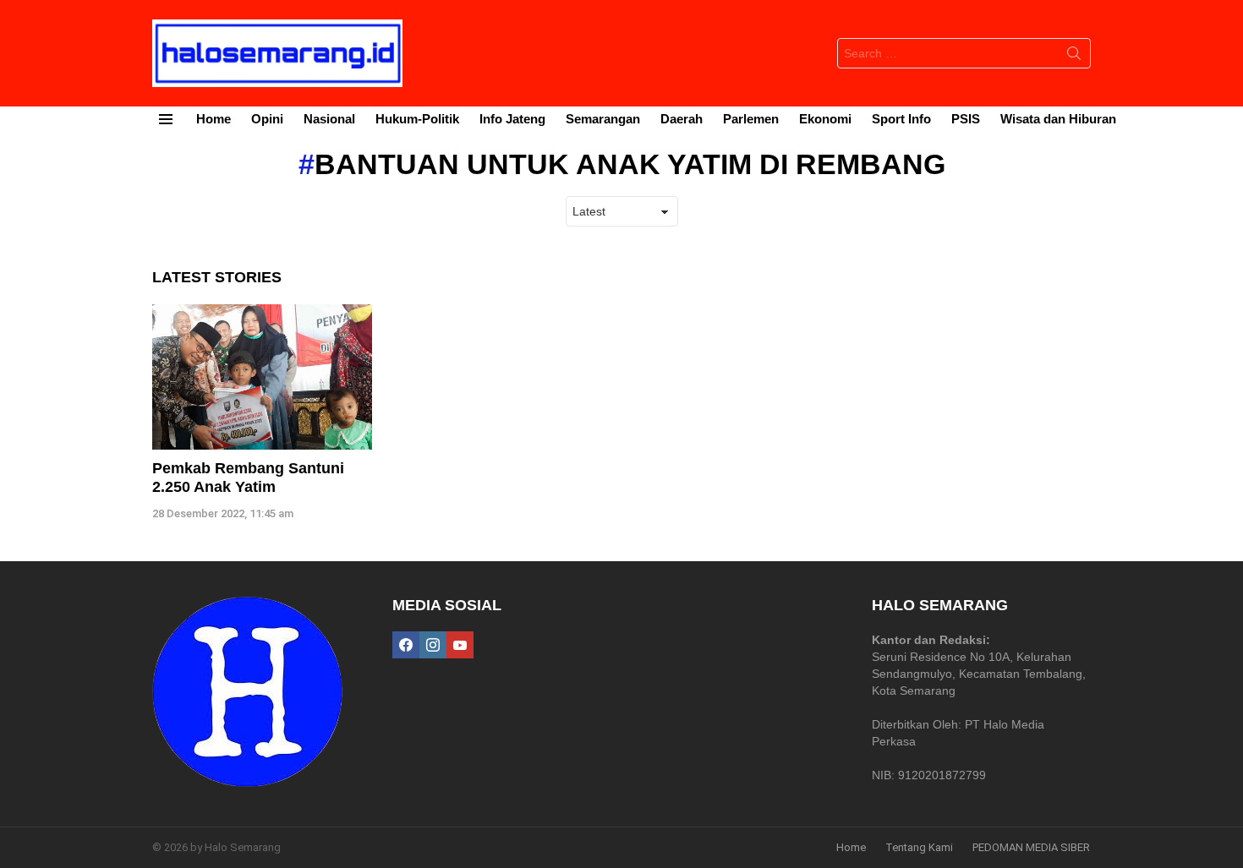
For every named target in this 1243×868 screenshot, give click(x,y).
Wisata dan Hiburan (1058, 119)
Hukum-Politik (417, 119)
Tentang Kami (919, 847)
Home (213, 119)
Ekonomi (825, 119)
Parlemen (751, 119)
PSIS (965, 119)
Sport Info (901, 119)
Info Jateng (512, 119)
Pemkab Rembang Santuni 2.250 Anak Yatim (248, 477)
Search (1074, 56)
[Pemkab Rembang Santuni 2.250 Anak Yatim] (262, 377)
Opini (267, 119)
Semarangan (603, 119)
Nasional (329, 119)
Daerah (681, 119)
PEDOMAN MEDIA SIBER (1031, 847)
